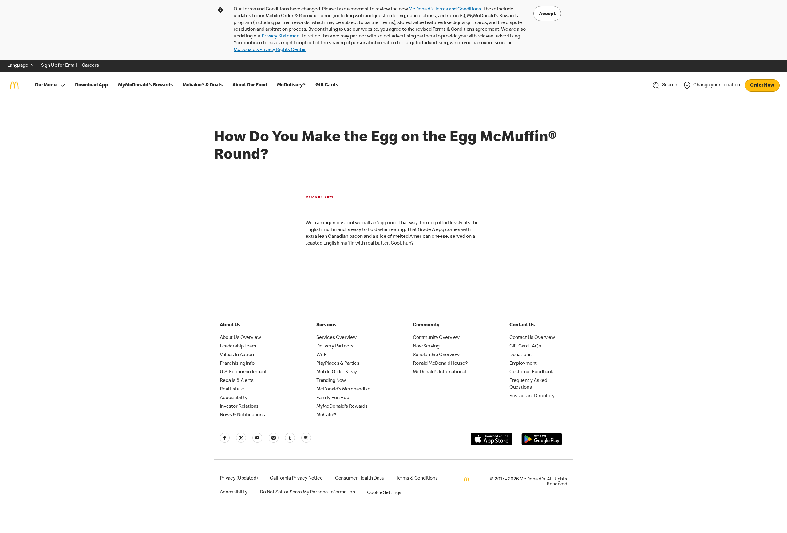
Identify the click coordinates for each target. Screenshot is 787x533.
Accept (547, 14)
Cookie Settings (384, 493)
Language (17, 65)
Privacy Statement (281, 36)
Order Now (762, 85)
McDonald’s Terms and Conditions (445, 9)
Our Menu (46, 85)
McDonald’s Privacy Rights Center (270, 50)
